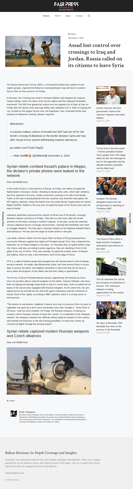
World (57, 15)
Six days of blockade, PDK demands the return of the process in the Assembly (109, 326)
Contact (79, 15)
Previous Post (3, 219)
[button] (89, 16)
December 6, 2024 (59, 155)
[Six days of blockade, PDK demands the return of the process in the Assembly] (111, 317)
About (68, 15)
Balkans (46, 15)
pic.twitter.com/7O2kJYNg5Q (26, 147)
